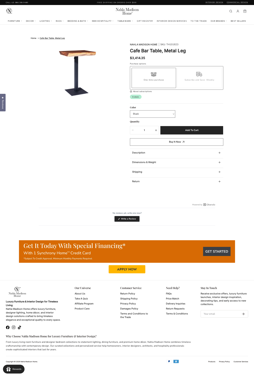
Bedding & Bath (77, 21)
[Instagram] (13, 328)
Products (211, 362)
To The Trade (198, 21)
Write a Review (130, 219)
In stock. (135, 97)
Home (33, 38)
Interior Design (214, 2)
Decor (30, 21)
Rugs (59, 21)
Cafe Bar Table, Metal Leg (52, 38)
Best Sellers (238, 21)
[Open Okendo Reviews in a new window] (203, 204)
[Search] (231, 11)
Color (133, 107)
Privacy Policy (224, 362)
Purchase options (138, 64)
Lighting (45, 21)
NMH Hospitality (102, 21)
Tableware (124, 21)
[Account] (238, 11)
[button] (176, 91)
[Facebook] (8, 328)
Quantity (134, 121)
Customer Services (241, 362)
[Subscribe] (242, 314)
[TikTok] (19, 328)
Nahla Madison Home (143, 44)
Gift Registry (145, 21)
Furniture (14, 21)
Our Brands (218, 21)
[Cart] (245, 11)
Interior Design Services (172, 21)
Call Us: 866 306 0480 (17, 2)
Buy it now (175, 141)
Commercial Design (237, 2)
